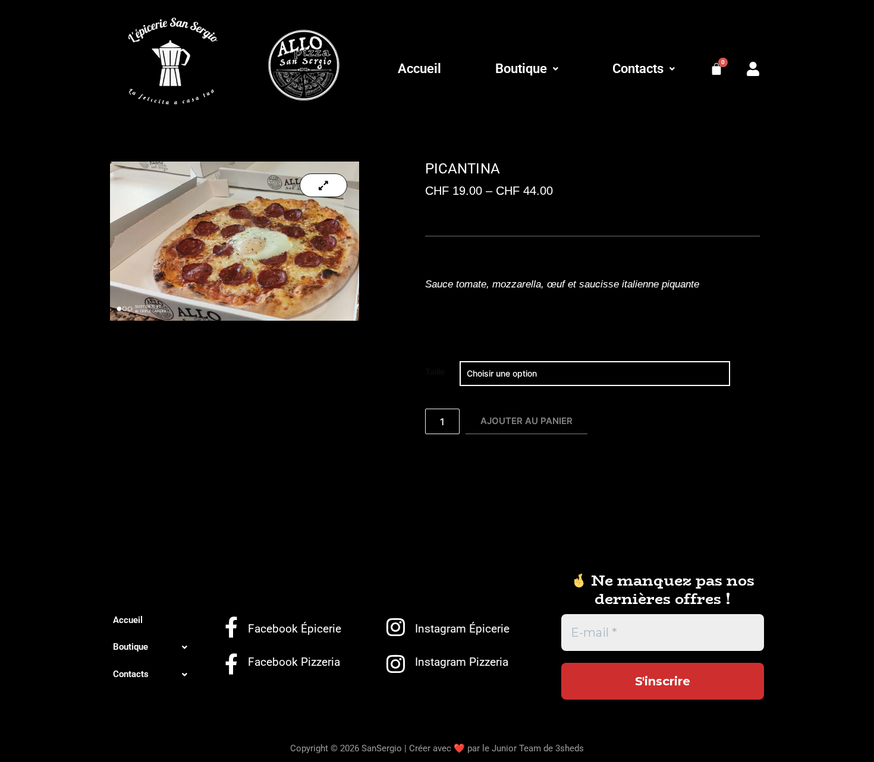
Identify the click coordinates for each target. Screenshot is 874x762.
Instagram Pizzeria (461, 662)
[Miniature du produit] (323, 185)
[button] (526, 68)
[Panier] (716, 69)
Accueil (419, 68)
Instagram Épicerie (462, 628)
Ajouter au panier (526, 420)
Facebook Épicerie (294, 628)
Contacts (638, 68)
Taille (435, 371)
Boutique (521, 68)
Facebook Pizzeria (294, 662)
